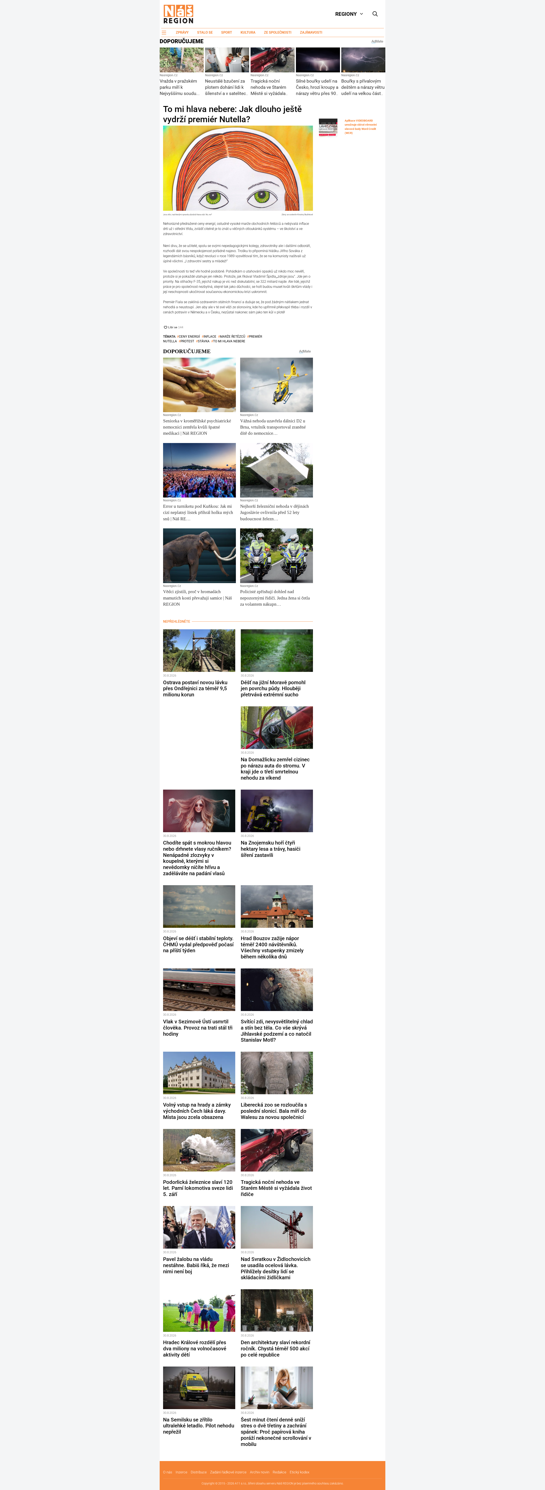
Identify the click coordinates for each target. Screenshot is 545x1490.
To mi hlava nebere (229, 341)
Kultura (248, 32)
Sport (226, 32)
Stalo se (205, 32)
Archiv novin (259, 1472)
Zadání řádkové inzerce (228, 1472)
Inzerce (181, 1472)
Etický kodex (299, 1472)
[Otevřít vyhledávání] (375, 14)
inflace (210, 336)
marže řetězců (232, 336)
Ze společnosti (277, 32)
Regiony (346, 14)
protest (187, 341)
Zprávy (182, 32)
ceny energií (189, 336)
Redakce (279, 1472)
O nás (167, 1472)
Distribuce (199, 1472)
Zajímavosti (311, 32)
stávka (203, 341)
